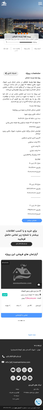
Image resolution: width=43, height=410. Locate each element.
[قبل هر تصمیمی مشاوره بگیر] (38, 402)
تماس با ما (16, 399)
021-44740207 (21, 244)
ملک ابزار (36, 389)
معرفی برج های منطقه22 (31, 393)
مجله (17, 389)
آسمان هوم (18, 408)
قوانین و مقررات (14, 393)
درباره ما (16, 396)
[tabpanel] (21, 288)
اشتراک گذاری (11, 73)
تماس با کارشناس (22, 315)
